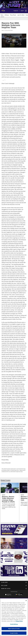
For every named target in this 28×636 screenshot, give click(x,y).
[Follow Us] (14, 570)
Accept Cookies (14, 633)
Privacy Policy (6, 621)
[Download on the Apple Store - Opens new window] (8, 594)
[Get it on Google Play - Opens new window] (19, 595)
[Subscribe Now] (14, 529)
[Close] (26, 600)
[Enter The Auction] (14, 557)
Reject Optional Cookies (14, 628)
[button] (14, 41)
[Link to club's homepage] (3, 10)
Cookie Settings (14, 624)
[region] (14, 617)
